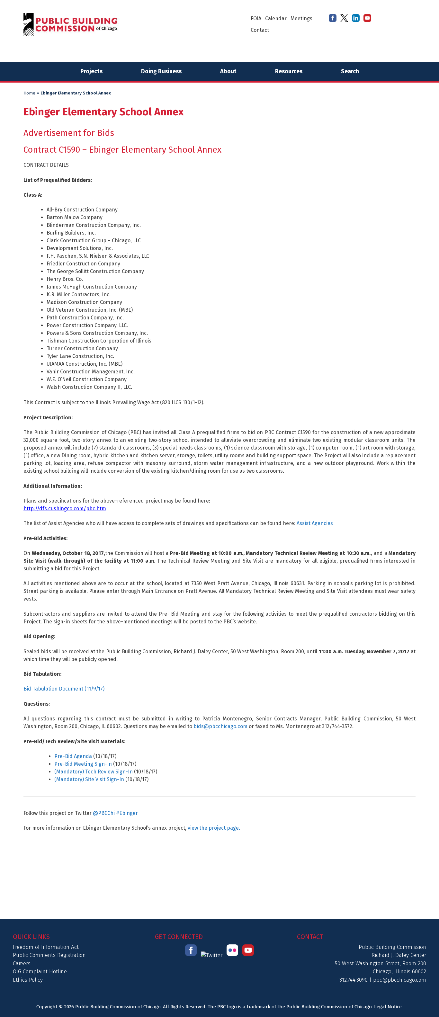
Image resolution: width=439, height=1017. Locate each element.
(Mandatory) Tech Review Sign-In (93, 772)
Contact (260, 30)
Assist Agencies (315, 523)
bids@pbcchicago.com (220, 726)
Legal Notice (388, 1007)
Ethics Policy (28, 980)
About (228, 71)
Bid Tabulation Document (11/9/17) (63, 689)
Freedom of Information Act (46, 947)
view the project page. (214, 828)
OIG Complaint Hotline (40, 971)
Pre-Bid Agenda (73, 756)
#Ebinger (127, 813)
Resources (288, 71)
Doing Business (161, 71)
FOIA (256, 18)
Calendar (276, 18)
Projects (91, 71)
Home (29, 93)
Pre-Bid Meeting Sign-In (83, 764)
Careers (22, 963)
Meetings (301, 18)
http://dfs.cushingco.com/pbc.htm (64, 508)
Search (350, 71)
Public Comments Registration (49, 955)
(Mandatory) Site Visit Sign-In (89, 779)
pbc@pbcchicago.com (399, 980)
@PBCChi (104, 813)
